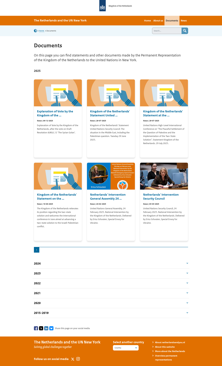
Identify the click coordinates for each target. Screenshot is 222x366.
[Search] (185, 31)
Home (41, 30)
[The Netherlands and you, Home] (36, 30)
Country (118, 348)
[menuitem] (147, 20)
